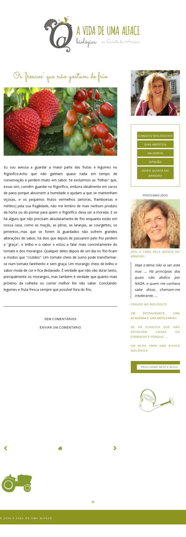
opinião (155, 162)
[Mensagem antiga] (115, 448)
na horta (155, 153)
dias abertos (155, 144)
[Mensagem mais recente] (6, 448)
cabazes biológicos (155, 135)
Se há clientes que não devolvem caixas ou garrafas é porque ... (155, 332)
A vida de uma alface (32, 518)
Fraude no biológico (149, 304)
